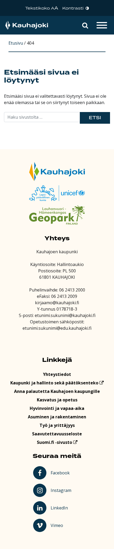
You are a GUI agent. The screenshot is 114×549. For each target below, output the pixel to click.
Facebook (61, 472)
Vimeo (62, 525)
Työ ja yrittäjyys (57, 425)
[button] (85, 25)
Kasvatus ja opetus (57, 400)
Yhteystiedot (57, 374)
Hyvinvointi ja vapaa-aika (57, 408)
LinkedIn (61, 507)
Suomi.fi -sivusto (55, 442)
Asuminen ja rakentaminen (57, 417)
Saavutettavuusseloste (57, 434)
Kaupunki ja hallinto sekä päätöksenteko (54, 383)
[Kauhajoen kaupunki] (26, 25)
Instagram (61, 490)
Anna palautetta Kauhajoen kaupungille (57, 391)
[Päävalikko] (102, 25)
